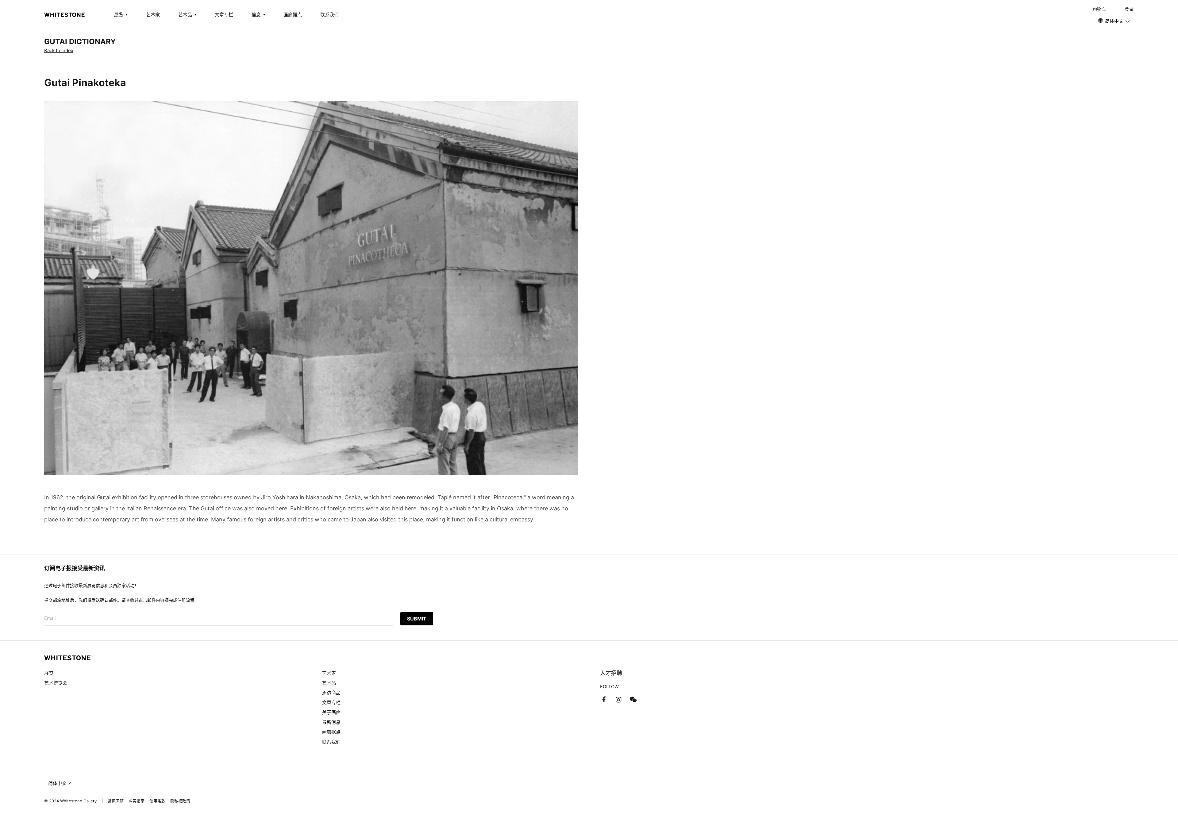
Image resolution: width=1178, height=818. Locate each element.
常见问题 (116, 800)
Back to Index (58, 50)
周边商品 (331, 693)
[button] (1114, 21)
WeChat (633, 699)
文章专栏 (224, 14)
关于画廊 (331, 712)
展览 (48, 673)
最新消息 (331, 722)
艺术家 (153, 14)
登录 (1129, 9)
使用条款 (157, 800)
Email (50, 618)
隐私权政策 (180, 800)
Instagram (618, 699)
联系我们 (329, 14)
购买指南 (136, 800)
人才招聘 (611, 673)
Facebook (603, 699)
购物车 (1099, 9)
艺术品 (329, 683)
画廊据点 (292, 14)
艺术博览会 (55, 683)
